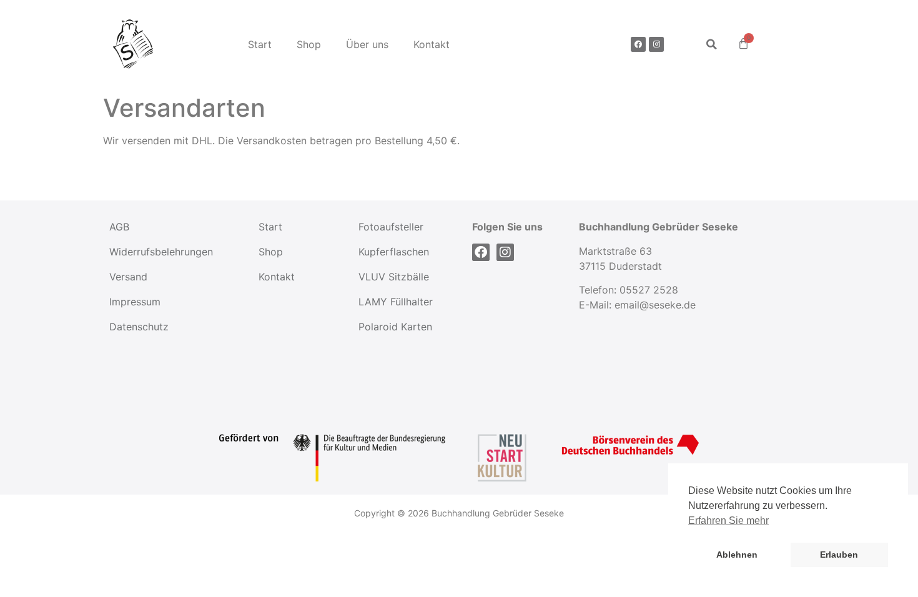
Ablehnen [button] (737, 555)
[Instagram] (656, 44)
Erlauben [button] (839, 555)
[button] (711, 44)
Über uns (367, 44)
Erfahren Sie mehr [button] (728, 520)
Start (260, 44)
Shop (309, 44)
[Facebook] (638, 44)
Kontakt (431, 44)
